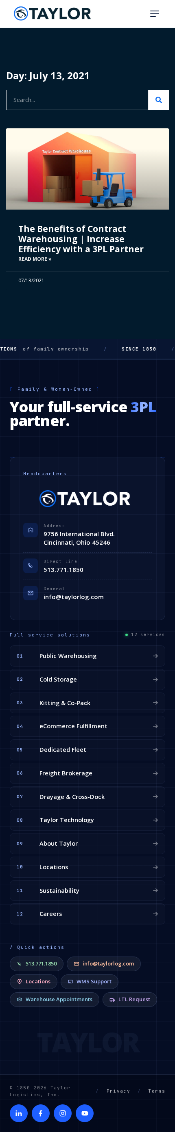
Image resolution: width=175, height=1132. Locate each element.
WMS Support (94, 981)
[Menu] (154, 13)
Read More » (35, 258)
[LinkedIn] (19, 1113)
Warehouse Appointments (59, 999)
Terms (156, 1091)
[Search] (159, 100)
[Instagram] (63, 1113)
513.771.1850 (63, 569)
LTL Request (134, 999)
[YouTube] (85, 1113)
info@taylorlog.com (74, 597)
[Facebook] (41, 1113)
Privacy (118, 1091)
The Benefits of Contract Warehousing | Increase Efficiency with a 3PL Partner (81, 239)
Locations (38, 981)
